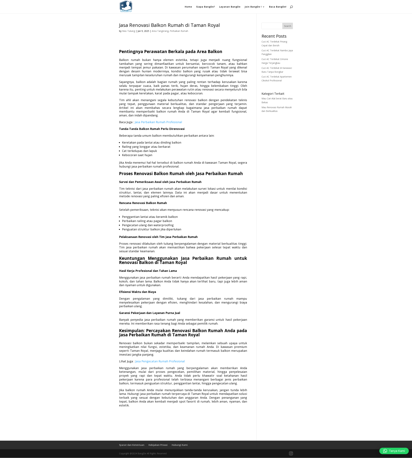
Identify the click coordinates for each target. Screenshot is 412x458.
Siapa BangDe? (205, 7)
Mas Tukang (128, 30)
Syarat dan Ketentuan (131, 444)
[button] (394, 451)
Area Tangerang (160, 30)
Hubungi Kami (180, 444)
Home (188, 7)
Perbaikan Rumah (179, 30)
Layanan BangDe (229, 7)
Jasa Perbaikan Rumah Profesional (158, 122)
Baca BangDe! (277, 7)
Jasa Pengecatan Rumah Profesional (160, 361)
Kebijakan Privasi (158, 444)
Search (287, 25)
